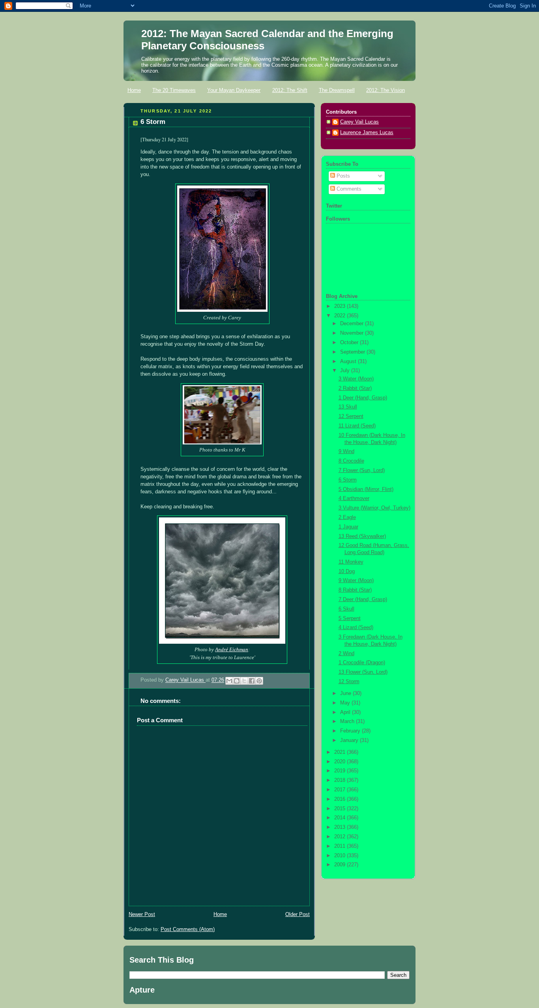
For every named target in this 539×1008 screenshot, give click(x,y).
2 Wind (346, 653)
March (348, 721)
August (349, 361)
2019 (340, 771)
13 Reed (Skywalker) (362, 536)
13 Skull (348, 407)
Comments (348, 189)
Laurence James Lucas (366, 132)
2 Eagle (347, 517)
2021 (340, 752)
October (350, 342)
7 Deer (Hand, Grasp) (363, 599)
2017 (340, 790)
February (351, 731)
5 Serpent (350, 618)
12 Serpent (351, 416)
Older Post (297, 914)
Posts (342, 176)
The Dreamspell (337, 90)
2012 (340, 836)
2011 (340, 846)
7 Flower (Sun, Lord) (362, 470)
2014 (340, 818)
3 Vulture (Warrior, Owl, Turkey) (374, 508)
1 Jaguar (348, 527)
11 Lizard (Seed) (357, 426)
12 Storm (349, 681)
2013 (340, 827)
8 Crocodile (351, 461)
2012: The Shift (289, 90)
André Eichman (231, 649)
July (345, 370)
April (346, 712)
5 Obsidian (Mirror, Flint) (366, 489)
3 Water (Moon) (356, 379)
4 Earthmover (354, 498)
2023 (340, 306)
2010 (340, 855)
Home (134, 90)
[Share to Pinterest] (259, 681)
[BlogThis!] (237, 681)
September (353, 352)
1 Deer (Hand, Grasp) (363, 398)
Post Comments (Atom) (188, 929)
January (350, 740)
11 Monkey (351, 562)
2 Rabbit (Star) (355, 388)
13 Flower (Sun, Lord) (363, 672)
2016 (340, 799)
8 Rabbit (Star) (355, 590)
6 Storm (348, 480)
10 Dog (347, 571)
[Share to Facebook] (252, 681)
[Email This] (229, 681)
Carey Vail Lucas (185, 680)
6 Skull (346, 609)
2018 (340, 780)
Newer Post (142, 914)
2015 (340, 808)
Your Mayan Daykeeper (233, 90)
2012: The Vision (385, 90)
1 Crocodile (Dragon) (362, 662)
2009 (340, 864)
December (352, 323)
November (352, 333)
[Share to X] (244, 681)
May (346, 703)
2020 (340, 761)
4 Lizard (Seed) (356, 627)
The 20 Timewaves (174, 90)
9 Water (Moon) (356, 580)
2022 (340, 316)
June (346, 693)
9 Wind (346, 451)
